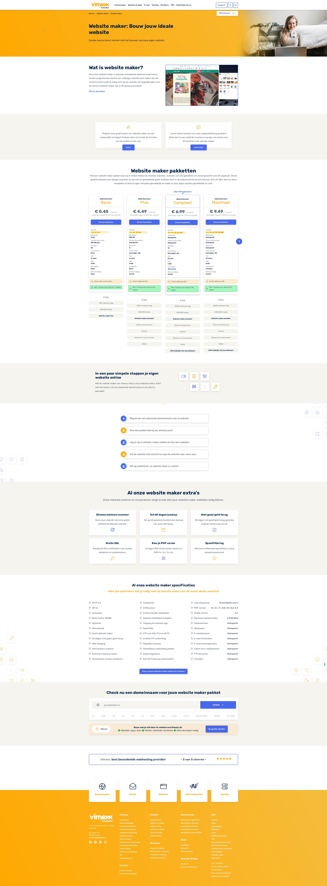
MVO (213, 839)
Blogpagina (215, 829)
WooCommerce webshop (159, 851)
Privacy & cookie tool (189, 867)
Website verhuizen (157, 823)
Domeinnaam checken (189, 826)
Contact (214, 820)
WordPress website (157, 829)
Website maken (102, 13)
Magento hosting (126, 836)
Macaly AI (184, 864)
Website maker (116, 13)
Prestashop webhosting (129, 845)
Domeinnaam (120, 5)
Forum (213, 833)
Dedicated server (183, 5)
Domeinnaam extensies (189, 829)
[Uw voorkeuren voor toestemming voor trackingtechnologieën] (324, 664)
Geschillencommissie (219, 845)
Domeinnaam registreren (190, 820)
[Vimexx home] (99, 4)
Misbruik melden (217, 855)
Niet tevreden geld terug (220, 842)
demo (128, 147)
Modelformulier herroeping (221, 848)
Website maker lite (106, 316)
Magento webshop (157, 848)
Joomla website (156, 833)
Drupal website (155, 836)
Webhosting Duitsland (128, 826)
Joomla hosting (125, 839)
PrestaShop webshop (158, 854)
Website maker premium (144, 318)
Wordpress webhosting (128, 833)
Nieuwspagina (216, 826)
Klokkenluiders (216, 852)
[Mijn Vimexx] (230, 5)
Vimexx (91, 13)
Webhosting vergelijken (128, 852)
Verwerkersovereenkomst (221, 873)
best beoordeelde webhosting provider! (139, 759)
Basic (131, 269)
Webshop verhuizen (157, 858)
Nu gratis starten (216, 729)
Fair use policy (216, 870)
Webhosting (124, 820)
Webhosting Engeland (128, 829)
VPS (172, 5)
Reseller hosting (126, 870)
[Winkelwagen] (235, 5)
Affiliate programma (219, 836)
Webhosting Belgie (126, 823)
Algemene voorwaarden (220, 876)
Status (213, 823)
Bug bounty (215, 858)
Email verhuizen (187, 851)
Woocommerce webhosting (130, 842)
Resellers (165, 5)
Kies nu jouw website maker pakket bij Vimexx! (163, 671)
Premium (209, 269)
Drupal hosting (125, 848)
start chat (198, 147)
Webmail (184, 848)
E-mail (147, 5)
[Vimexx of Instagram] (106, 842)
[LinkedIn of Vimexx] (101, 842)
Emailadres (185, 845)
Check (216, 704)
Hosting (155, 5)
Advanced (172, 269)
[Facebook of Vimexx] (91, 842)
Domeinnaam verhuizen (190, 823)
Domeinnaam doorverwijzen (191, 833)
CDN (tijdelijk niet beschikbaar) (182, 351)
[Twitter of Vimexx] (96, 842)
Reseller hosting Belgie (128, 874)
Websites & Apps (135, 5)
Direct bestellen (97, 91)
